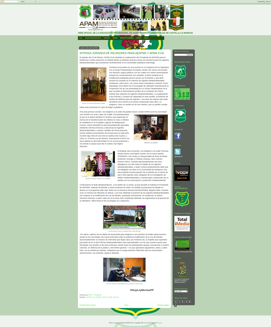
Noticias (115, 38)
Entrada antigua (163, 305)
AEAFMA (89, 297)
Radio (110, 297)
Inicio (80, 38)
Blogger (159, 323)
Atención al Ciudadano (126, 38)
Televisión (116, 297)
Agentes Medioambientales (93, 38)
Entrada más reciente (88, 305)
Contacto (138, 38)
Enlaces (146, 38)
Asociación (107, 38)
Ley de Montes (97, 297)
